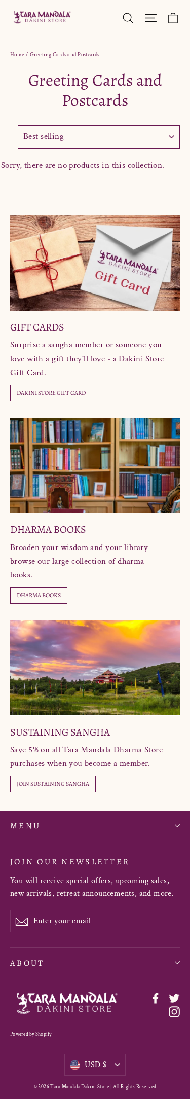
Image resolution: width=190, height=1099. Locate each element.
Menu (25, 825)
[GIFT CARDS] (95, 263)
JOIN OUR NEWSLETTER (70, 861)
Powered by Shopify (31, 1034)
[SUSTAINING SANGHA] (95, 667)
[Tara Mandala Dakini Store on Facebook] (155, 998)
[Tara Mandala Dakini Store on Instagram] (174, 1011)
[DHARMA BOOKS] (95, 465)
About (27, 963)
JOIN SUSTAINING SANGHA (53, 784)
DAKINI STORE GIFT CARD (51, 393)
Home (17, 54)
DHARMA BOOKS (39, 595)
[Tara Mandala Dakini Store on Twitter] (174, 998)
